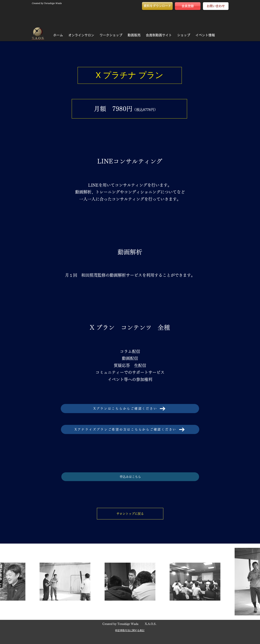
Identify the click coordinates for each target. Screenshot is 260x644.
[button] (157, 6)
